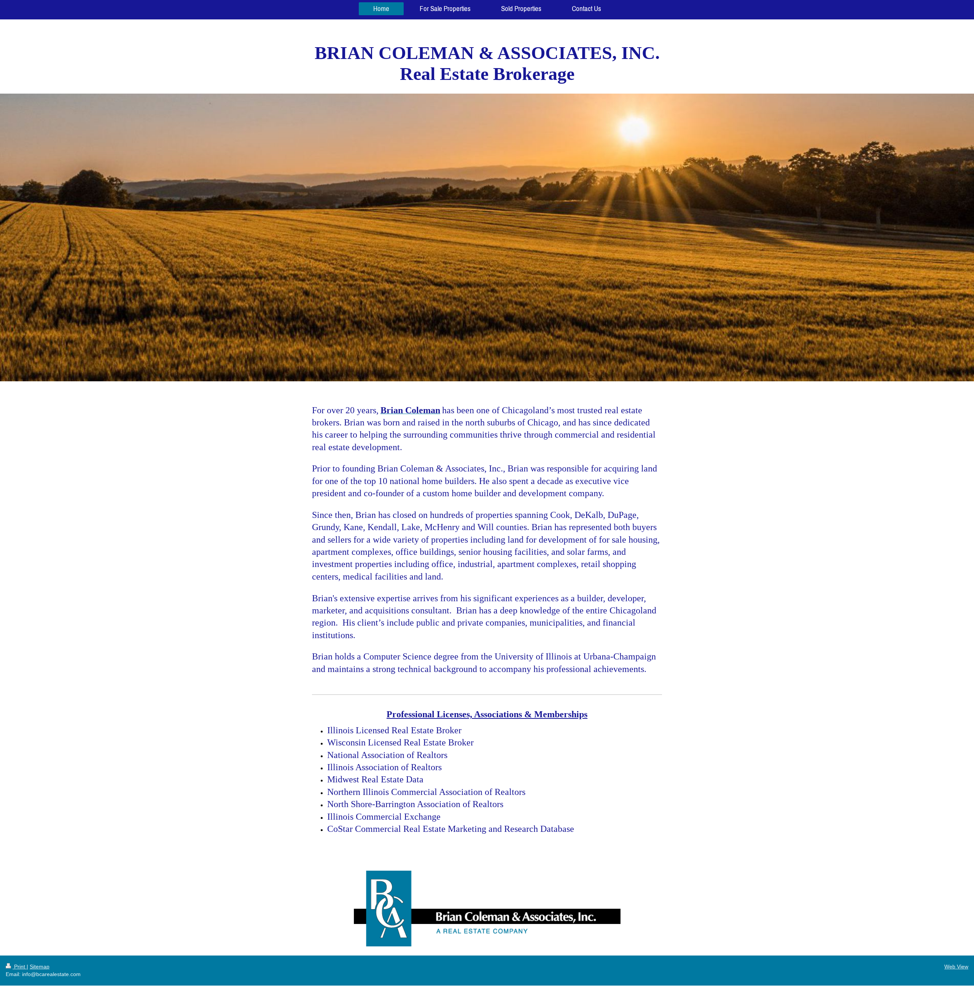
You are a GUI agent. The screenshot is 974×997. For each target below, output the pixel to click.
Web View (956, 967)
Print (20, 967)
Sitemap (39, 967)
